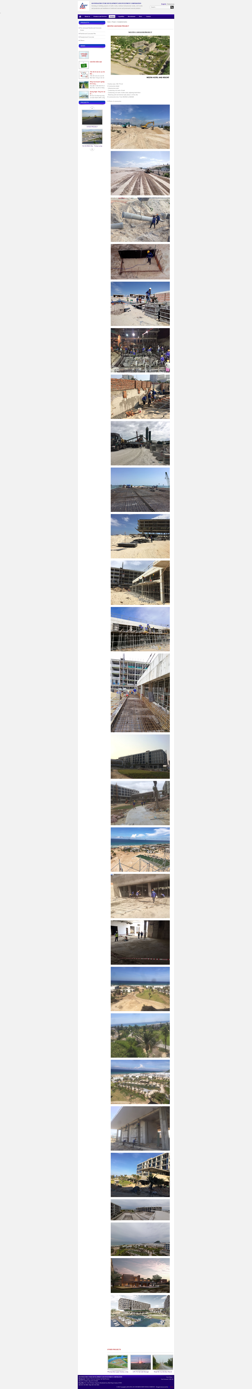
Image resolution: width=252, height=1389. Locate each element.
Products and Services (100, 16)
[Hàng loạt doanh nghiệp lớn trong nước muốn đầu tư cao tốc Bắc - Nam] (84, 85)
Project (112, 16)
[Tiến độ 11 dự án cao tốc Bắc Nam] (84, 75)
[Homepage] (80, 16)
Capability (121, 16)
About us (87, 16)
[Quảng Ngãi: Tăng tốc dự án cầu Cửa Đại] (84, 95)
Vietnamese (170, 4)
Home (109, 22)
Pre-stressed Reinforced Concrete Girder (90, 29)
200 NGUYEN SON (92, 146)
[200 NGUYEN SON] (92, 137)
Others (82, 40)
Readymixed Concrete (87, 37)
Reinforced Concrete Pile (88, 33)
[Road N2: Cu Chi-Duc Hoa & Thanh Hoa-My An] (162, 1363)
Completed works (122, 22)
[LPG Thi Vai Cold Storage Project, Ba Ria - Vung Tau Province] (140, 1363)
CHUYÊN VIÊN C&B (96, 62)
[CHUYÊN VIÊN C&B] (84, 65)
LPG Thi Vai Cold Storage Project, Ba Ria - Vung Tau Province (141, 1372)
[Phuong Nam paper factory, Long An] (117, 1363)
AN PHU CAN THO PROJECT (92, 127)
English (163, 4)
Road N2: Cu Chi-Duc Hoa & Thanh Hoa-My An (163, 1372)
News (140, 16)
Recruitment (131, 16)
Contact (148, 16)
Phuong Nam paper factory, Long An (117, 1372)
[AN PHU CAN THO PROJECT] (92, 118)
